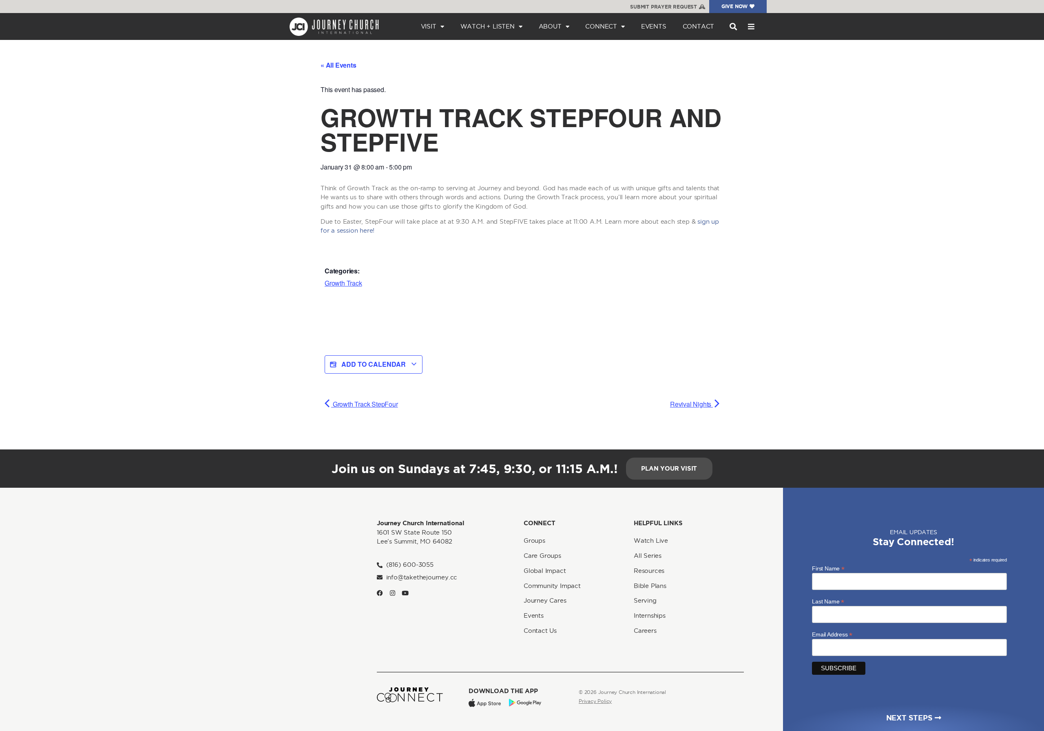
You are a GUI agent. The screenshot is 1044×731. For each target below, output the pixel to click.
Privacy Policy (595, 701)
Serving (645, 600)
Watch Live (651, 540)
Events (653, 26)
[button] (733, 26)
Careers (645, 630)
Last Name (828, 601)
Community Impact (552, 585)
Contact (698, 26)
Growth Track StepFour (364, 404)
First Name (828, 568)
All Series (647, 555)
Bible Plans (650, 585)
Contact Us (540, 630)
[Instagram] (392, 593)
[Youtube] (405, 593)
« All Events (338, 65)
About (550, 26)
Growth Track (343, 283)
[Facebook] (380, 593)
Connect (601, 26)
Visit (428, 26)
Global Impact (545, 570)
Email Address (832, 634)
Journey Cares (545, 600)
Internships (650, 615)
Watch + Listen (487, 26)
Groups (534, 540)
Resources (649, 570)
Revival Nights (691, 404)
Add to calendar (373, 364)
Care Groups (542, 555)
